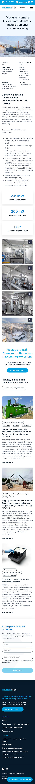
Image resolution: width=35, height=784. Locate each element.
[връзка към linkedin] (32, 2)
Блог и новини (7, 745)
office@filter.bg (23, 2)
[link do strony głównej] (9, 7)
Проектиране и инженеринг (12, 727)
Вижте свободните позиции (12, 748)
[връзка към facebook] (29, 2)
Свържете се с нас (16, 370)
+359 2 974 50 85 (9, 2)
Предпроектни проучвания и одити (15, 724)
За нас (4, 721)
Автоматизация (8, 731)
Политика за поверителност (13, 757)
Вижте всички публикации (14, 388)
